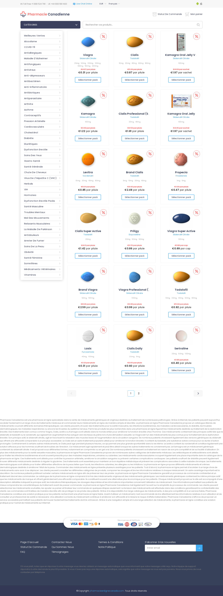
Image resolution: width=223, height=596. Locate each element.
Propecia (181, 172)
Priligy (134, 231)
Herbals (28, 183)
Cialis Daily (134, 348)
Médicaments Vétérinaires (39, 269)
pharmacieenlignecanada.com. (106, 590)
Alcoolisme (30, 41)
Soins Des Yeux (33, 155)
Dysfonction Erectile (36, 149)
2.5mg (132, 356)
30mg (127, 239)
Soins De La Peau (34, 246)
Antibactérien (32, 81)
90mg (141, 239)
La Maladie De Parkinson (38, 229)
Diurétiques (30, 143)
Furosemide (88, 351)
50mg (83, 63)
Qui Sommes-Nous (63, 547)
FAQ (22, 552)
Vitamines (30, 274)
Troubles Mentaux (34, 212)
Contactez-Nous (62, 542)
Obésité (29, 252)
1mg (178, 180)
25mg (76, 63)
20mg (127, 63)
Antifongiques (32, 64)
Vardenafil (88, 175)
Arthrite (28, 104)
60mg (141, 63)
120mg (98, 63)
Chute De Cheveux (35, 172)
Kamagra (88, 114)
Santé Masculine (34, 206)
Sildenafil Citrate (88, 58)
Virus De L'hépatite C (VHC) (40, 178)
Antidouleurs (31, 235)
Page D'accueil (29, 542)
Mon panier (197, 14)
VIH (26, 189)
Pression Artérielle (34, 121)
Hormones (30, 195)
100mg (90, 63)
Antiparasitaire (33, 98)
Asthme (28, 109)
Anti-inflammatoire (35, 87)
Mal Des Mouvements (36, 217)
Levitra (88, 172)
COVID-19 (29, 47)
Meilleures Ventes (34, 35)
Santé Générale (33, 166)
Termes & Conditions (110, 542)
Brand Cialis (134, 172)
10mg (121, 63)
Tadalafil (134, 58)
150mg (87, 66)
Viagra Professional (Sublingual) (142, 290)
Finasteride (181, 175)
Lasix (87, 348)
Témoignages (60, 552)
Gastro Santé (32, 160)
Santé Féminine (33, 257)
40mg (134, 63)
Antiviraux (29, 69)
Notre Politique (107, 547)
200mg (95, 66)
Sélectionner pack (88, 79)
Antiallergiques (33, 52)
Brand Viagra (88, 290)
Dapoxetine (134, 234)
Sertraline (181, 348)
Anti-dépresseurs (34, 75)
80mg (147, 63)
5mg (125, 180)
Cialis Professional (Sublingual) (141, 114)
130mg (80, 66)
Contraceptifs (32, 115)
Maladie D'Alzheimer (36, 58)
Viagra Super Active (181, 231)
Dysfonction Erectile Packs (39, 200)
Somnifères (31, 263)
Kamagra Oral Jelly (181, 114)
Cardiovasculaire (34, 126)
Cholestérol (31, 132)
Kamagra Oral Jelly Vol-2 (183, 55)
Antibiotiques (32, 92)
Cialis (135, 55)
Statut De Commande (170, 14)
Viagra (88, 55)
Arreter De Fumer (34, 240)
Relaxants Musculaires (37, 223)
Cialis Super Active (88, 231)
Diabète (29, 138)
